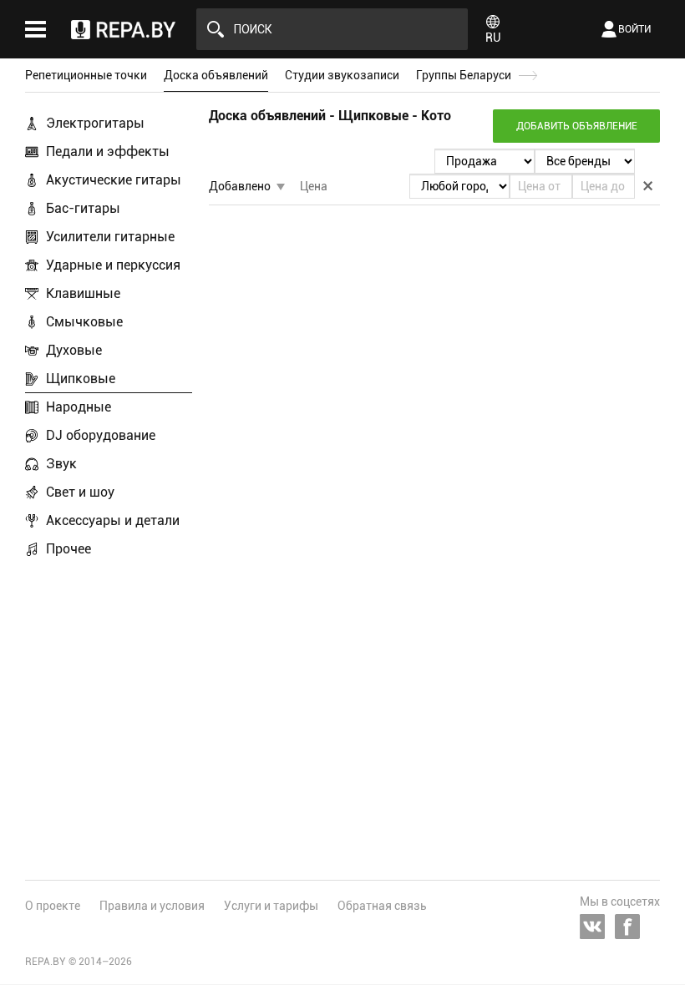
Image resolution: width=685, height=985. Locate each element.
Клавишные (83, 293)
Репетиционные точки (86, 75)
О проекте (52, 905)
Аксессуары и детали (113, 520)
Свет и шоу (80, 492)
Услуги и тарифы (271, 905)
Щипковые (80, 378)
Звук (61, 464)
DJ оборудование (100, 435)
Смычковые (84, 322)
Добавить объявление (576, 126)
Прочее (68, 549)
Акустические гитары (113, 180)
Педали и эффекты (108, 151)
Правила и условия (152, 905)
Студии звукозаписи (342, 75)
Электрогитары (95, 123)
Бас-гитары (83, 208)
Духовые (74, 350)
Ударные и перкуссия (113, 265)
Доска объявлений (216, 75)
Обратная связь (382, 905)
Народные (78, 407)
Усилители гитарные (110, 237)
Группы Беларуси (463, 75)
